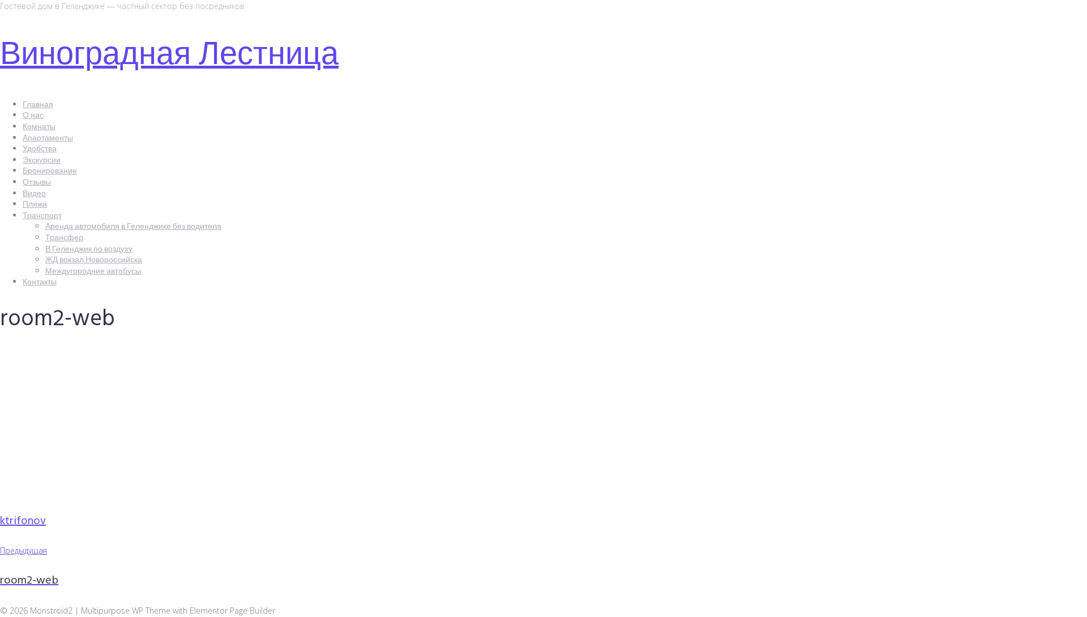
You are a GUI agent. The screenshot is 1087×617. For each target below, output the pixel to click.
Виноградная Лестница (169, 56)
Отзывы (37, 182)
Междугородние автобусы (93, 271)
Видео (34, 194)
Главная (38, 105)
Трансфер (64, 238)
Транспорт (42, 216)
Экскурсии (42, 160)
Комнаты (39, 127)
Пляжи (35, 204)
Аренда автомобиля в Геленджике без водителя (133, 226)
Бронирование (50, 171)
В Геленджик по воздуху (88, 249)
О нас (33, 115)
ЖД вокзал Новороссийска (93, 260)
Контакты (40, 282)
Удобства (40, 149)
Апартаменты (48, 138)
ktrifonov (23, 521)
